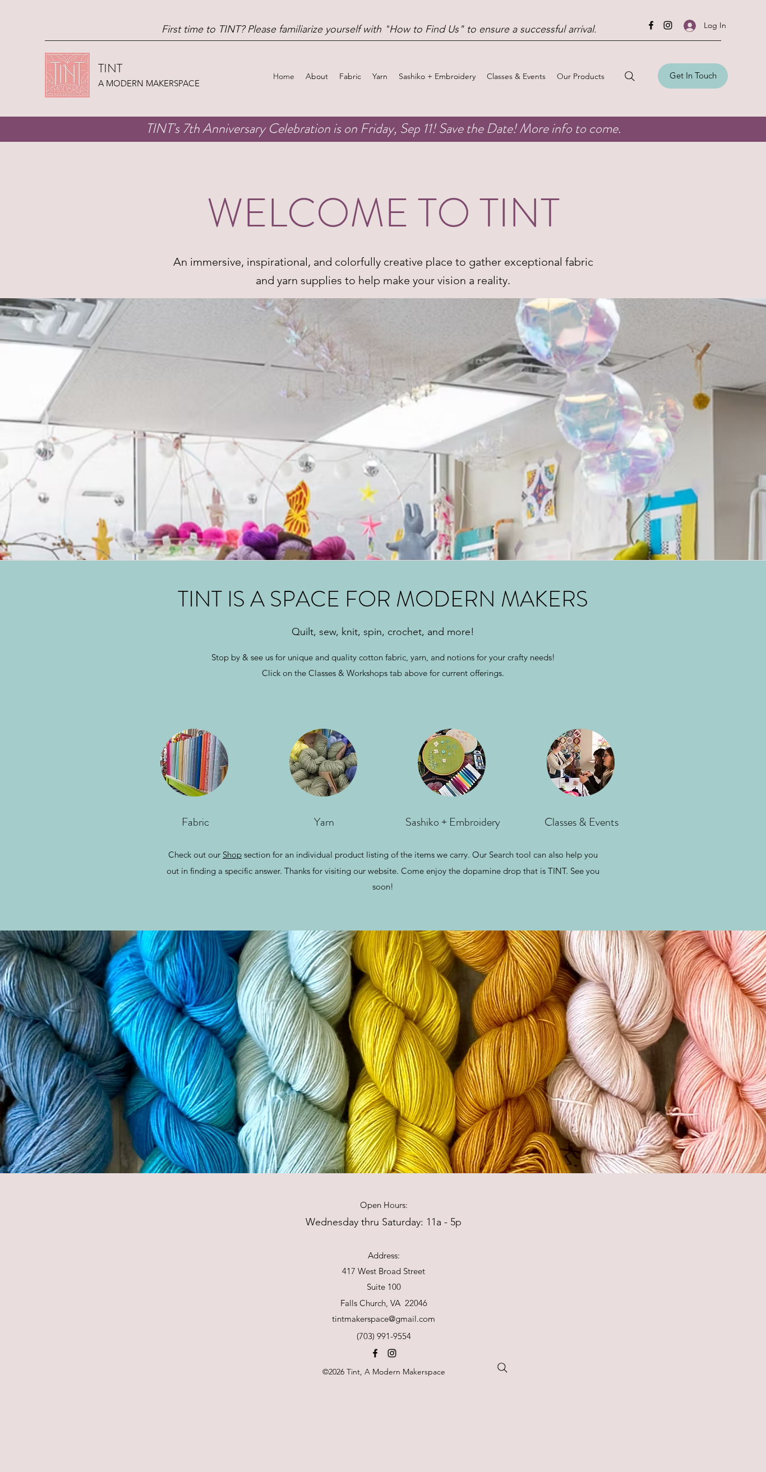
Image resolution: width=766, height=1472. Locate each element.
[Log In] (690, 25)
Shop (232, 854)
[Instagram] (667, 25)
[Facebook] (651, 25)
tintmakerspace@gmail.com (383, 1318)
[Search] (630, 76)
